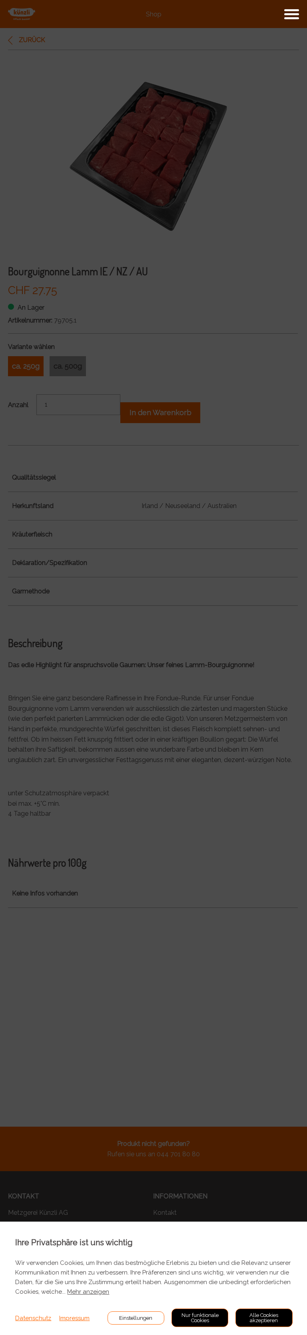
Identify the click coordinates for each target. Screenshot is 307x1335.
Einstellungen (135, 1318)
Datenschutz (33, 1318)
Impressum (74, 1318)
